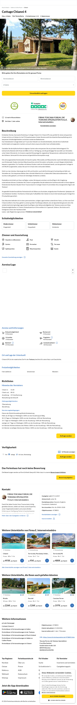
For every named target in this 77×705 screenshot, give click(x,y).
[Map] (38, 296)
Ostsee (4, 666)
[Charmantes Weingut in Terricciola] (63, 541)
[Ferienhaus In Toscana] (38, 541)
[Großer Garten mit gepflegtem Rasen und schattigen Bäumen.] (38, 44)
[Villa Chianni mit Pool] (13, 541)
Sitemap (5, 678)
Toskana (32, 359)
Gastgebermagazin (63, 666)
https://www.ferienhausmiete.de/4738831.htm (59, 637)
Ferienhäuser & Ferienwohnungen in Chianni (16, 643)
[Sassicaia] (63, 586)
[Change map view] (5, 270)
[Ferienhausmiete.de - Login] (66, 2)
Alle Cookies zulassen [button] (57, 696)
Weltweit (5, 674)
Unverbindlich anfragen (38, 93)
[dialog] (57, 686)
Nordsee (5, 663)
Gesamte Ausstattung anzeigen (12, 257)
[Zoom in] (72, 270)
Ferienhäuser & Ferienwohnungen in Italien (16, 629)
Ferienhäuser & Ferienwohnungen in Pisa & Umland (19, 635)
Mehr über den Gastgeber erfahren (14, 515)
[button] (70, 2)
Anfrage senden (66, 436)
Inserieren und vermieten (66, 663)
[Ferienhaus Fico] (38, 586)
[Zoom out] (72, 272)
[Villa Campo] (13, 586)
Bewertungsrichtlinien (58, 472)
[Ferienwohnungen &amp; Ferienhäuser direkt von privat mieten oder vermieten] (3, 2)
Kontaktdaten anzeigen (48, 126)
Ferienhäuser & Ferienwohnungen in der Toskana (18, 632)
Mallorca (5, 670)
